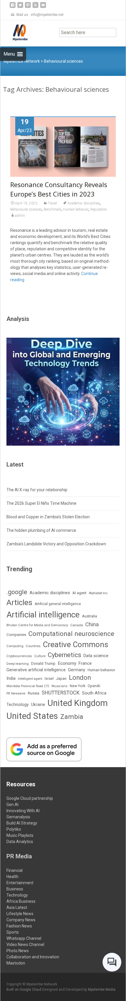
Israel (49, 679)
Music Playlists (19, 835)
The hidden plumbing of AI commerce (41, 530)
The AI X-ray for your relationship (36, 489)
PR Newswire (15, 693)
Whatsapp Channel (23, 938)
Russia (33, 693)
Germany (76, 669)
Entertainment (19, 882)
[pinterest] (28, 7)
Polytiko (13, 829)
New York (77, 686)
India (11, 678)
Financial (14, 870)
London (80, 677)
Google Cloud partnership (29, 798)
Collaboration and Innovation (32, 957)
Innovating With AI (23, 810)
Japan (61, 678)
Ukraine (38, 704)
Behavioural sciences (26, 209)
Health (12, 876)
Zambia (71, 717)
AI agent (79, 593)
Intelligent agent (30, 679)
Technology (17, 704)
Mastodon (15, 963)
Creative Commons (75, 644)
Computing (14, 646)
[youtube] (43, 7)
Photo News (17, 950)
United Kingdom (77, 703)
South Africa (94, 693)
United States (32, 716)
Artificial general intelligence (58, 604)
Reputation (98, 209)
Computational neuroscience (71, 633)
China (92, 624)
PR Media (19, 856)
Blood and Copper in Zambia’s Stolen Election (48, 516)
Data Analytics (19, 841)
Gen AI (12, 804)
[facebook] (13, 7)
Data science (96, 655)
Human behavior (75, 209)
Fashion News (19, 926)
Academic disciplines (83, 203)
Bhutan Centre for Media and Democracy (37, 625)
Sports (12, 932)
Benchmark (52, 209)
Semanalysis (18, 817)
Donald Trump (43, 663)
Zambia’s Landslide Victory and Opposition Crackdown (56, 544)
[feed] (35, 7)
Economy (67, 663)
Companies (16, 634)
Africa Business (20, 901)
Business (14, 889)
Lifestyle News (19, 913)
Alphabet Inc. (98, 593)
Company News (20, 919)
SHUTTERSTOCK (61, 692)
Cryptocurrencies (19, 656)
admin (20, 216)
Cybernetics (64, 655)
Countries (33, 646)
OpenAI (94, 686)
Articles (19, 602)
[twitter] (20, 7)
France (85, 663)
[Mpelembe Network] (15, 32)
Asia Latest (16, 907)
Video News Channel (25, 944)
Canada (76, 625)
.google (16, 592)
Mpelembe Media (101, 989)
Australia (89, 616)
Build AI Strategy (21, 823)
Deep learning (17, 664)
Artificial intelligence (43, 614)
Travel (52, 203)
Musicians (59, 686)
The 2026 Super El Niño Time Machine (41, 503)
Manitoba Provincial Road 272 (27, 686)
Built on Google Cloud (24, 989)
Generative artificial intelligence (36, 669)
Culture (39, 656)
